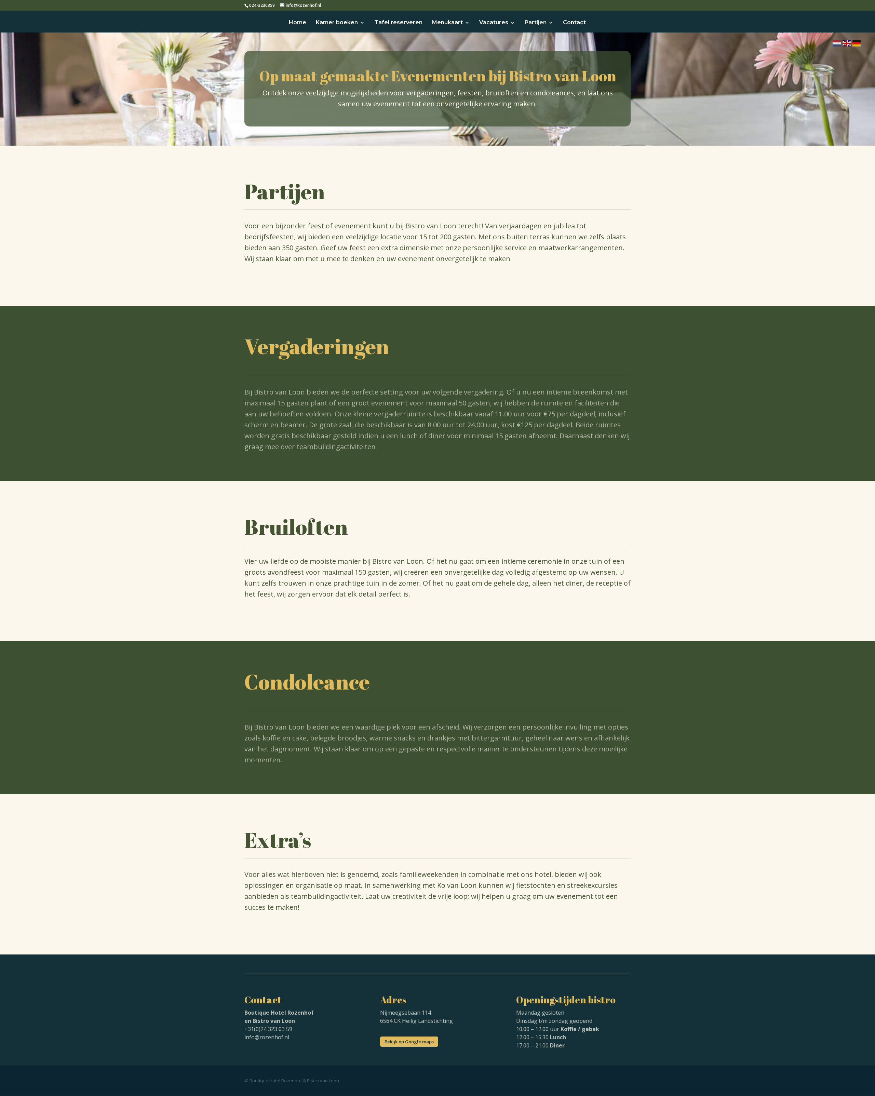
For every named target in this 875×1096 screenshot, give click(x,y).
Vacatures (493, 23)
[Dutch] (837, 42)
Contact (574, 23)
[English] (846, 42)
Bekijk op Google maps (409, 1042)
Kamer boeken (337, 23)
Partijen (536, 23)
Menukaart (447, 23)
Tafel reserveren (398, 23)
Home (297, 23)
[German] (856, 42)
